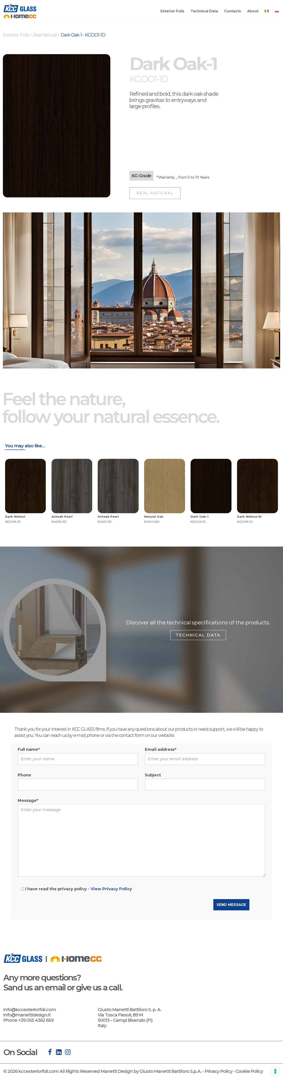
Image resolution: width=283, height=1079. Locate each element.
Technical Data (204, 11)
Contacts (232, 11)
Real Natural (45, 35)
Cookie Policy (249, 1071)
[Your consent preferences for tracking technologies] (275, 1071)
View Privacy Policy (111, 888)
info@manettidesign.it (27, 1015)
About (252, 11)
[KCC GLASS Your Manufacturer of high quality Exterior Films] (19, 11)
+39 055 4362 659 (36, 1020)
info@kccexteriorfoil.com (29, 1009)
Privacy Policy (218, 1071)
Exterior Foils (172, 11)
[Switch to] (267, 11)
